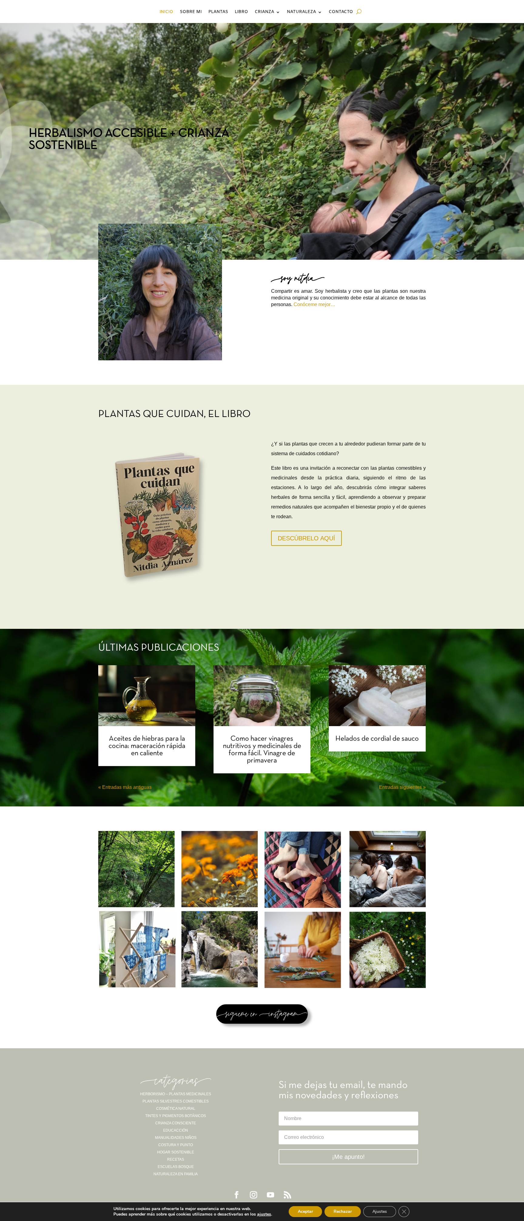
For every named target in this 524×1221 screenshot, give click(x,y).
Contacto (341, 12)
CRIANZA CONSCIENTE (175, 1123)
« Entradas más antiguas (125, 787)
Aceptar (305, 1211)
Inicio (166, 12)
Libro (241, 12)
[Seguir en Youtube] (270, 1195)
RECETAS (175, 1159)
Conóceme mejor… (314, 304)
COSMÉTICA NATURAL (175, 1108)
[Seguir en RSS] (287, 1195)
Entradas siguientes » (402, 787)
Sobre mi (191, 12)
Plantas (218, 12)
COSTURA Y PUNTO (175, 1145)
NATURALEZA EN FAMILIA (175, 1174)
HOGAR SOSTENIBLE (175, 1152)
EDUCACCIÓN (175, 1130)
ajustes (264, 1214)
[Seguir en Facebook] (236, 1195)
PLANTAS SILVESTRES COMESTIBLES (176, 1101)
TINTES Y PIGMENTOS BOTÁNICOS (175, 1116)
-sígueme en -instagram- (262, 1013)
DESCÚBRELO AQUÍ (306, 538)
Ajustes (379, 1211)
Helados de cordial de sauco (377, 739)
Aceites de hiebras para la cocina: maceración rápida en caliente (147, 746)
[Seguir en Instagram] (253, 1195)
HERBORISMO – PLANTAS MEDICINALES (175, 1094)
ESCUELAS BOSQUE (176, 1167)
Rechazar (343, 1211)
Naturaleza (301, 12)
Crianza (264, 12)
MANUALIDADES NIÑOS (175, 1138)
